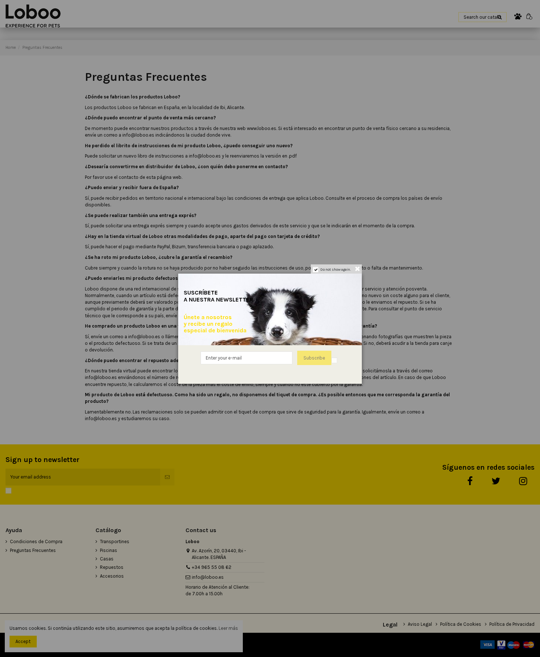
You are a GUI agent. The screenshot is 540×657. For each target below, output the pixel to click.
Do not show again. (335, 269)
